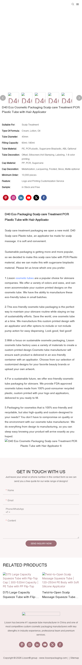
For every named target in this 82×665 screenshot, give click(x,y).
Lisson (11, 278)
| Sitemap (74, 658)
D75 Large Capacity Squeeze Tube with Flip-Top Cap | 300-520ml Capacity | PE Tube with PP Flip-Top (19, 595)
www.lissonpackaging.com (53, 658)
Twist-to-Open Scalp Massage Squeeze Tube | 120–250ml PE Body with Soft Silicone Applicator (59, 595)
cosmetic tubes (25, 278)
